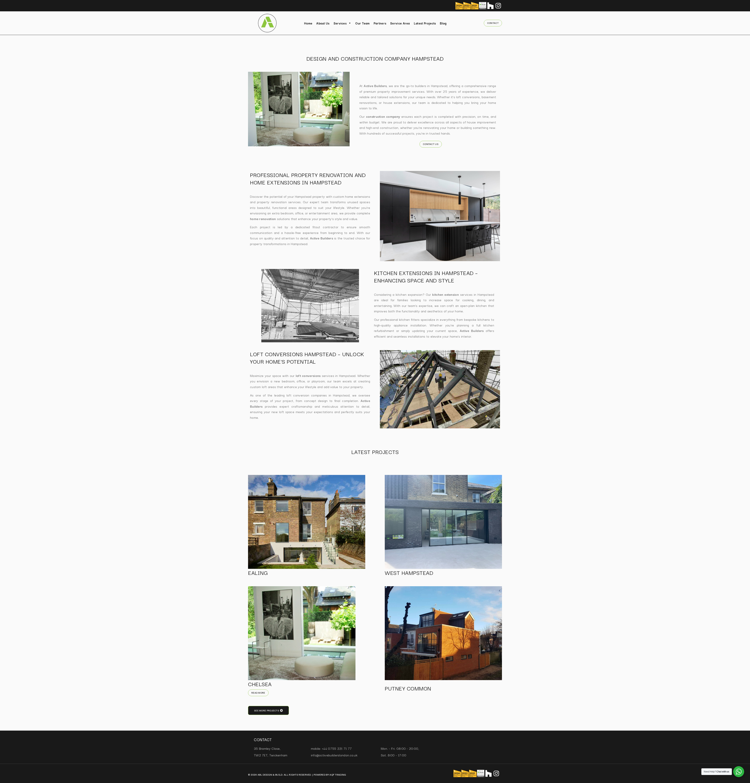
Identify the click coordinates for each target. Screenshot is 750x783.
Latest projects (425, 23)
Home (308, 23)
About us (322, 23)
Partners (380, 23)
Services (340, 23)
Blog (443, 23)
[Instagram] (498, 6)
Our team (362, 23)
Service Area (400, 23)
